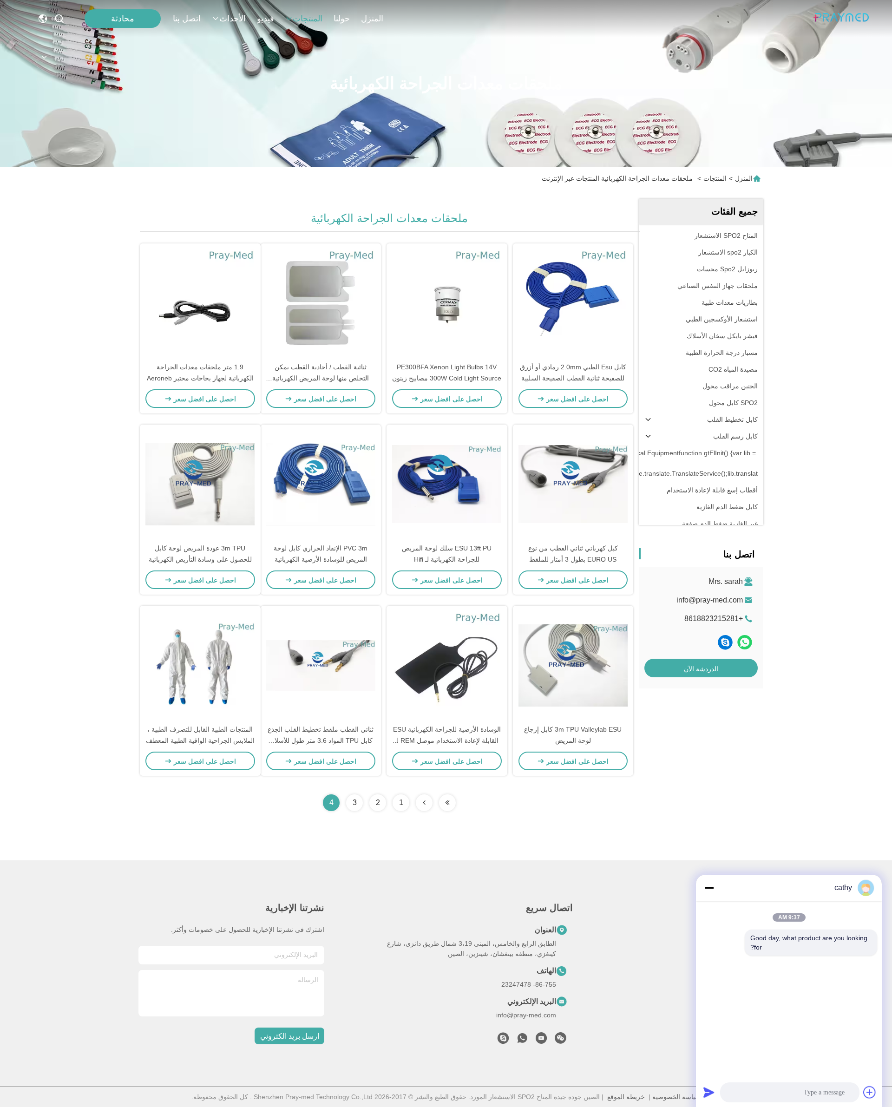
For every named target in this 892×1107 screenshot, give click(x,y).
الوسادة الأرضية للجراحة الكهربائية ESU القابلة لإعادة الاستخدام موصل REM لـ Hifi (447, 740)
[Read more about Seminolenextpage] (447, 802)
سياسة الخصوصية (676, 1096)
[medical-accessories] (725, 642)
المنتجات (307, 18)
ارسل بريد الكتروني (289, 1036)
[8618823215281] (522, 1040)
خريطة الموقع (626, 1096)
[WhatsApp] (744, 642)
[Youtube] (541, 1040)
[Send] (709, 1092)
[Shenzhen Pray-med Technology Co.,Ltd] (841, 18)
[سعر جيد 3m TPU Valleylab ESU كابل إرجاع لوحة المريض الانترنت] (573, 664)
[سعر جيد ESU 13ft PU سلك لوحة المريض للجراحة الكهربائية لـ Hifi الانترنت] (447, 483)
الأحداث (232, 18)
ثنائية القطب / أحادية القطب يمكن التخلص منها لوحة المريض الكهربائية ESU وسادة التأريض (320, 378)
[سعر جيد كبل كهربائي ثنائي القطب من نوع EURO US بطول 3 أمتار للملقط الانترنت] (573, 483)
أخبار (750, 997)
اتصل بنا (187, 18)
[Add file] (869, 1092)
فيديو (265, 18)
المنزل (372, 18)
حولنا (342, 18)
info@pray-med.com (709, 600)
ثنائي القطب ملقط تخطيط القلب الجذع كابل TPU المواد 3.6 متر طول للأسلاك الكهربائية (321, 740)
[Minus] (709, 887)
